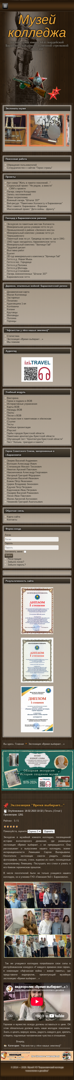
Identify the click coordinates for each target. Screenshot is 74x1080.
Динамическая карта (18, 292)
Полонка (11, 318)
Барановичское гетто (18, 277)
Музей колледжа (37, 26)
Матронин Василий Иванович (23, 478)
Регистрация (14, 559)
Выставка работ (15, 250)
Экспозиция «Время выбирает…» (25, 339)
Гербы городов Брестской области (25, 433)
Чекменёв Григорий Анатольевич (25, 501)
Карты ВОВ (13, 407)
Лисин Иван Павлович (19, 495)
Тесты (10, 424)
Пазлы (10, 412)
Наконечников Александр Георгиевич (27, 472)
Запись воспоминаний (19, 194)
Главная (19, 744)
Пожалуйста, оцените (15, 831)
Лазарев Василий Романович (23, 493)
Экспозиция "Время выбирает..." (37, 805)
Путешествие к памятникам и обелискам (29, 418)
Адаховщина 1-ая (16, 303)
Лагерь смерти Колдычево (21, 191)
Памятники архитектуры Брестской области (30, 436)
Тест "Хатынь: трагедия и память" (25, 442)
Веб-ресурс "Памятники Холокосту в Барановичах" (35, 203)
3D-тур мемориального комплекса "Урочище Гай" (33, 256)
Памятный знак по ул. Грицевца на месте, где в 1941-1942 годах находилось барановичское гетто (36, 240)
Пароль (9, 543)
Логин (8, 535)
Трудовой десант (16, 247)
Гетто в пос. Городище (19, 262)
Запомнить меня (13, 551)
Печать (49, 811)
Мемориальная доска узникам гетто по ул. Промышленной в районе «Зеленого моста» (31, 228)
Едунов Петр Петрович (19, 487)
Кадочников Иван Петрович (22, 490)
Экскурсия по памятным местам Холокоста (30, 224)
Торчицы (11, 321)
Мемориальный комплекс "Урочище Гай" (29, 244)
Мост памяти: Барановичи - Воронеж (27, 206)
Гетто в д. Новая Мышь (19, 259)
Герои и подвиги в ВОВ (19, 401)
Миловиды (12, 315)
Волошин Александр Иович (22, 463)
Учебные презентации (19, 427)
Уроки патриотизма (17, 197)
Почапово (12, 300)
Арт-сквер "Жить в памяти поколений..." (29, 182)
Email (57, 811)
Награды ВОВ (14, 409)
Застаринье (13, 297)
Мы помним (13, 342)
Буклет (11, 253)
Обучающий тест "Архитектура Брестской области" (35, 439)
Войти (9, 555)
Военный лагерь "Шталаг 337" (23, 200)
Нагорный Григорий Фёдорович (23, 475)
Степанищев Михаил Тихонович (24, 466)
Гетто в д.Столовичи (18, 271)
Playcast (11, 430)
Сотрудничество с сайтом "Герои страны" (29, 167)
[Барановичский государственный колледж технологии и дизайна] (37, 1060)
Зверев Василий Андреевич (22, 460)
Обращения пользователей (22, 165)
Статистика (13, 336)
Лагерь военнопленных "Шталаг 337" (27, 273)
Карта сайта (13, 516)
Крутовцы (12, 312)
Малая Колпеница (17, 294)
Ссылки (11, 421)
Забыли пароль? (17, 564)
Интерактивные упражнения (22, 403)
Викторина (12, 398)
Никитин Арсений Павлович (22, 469)
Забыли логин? (16, 561)
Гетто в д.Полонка (17, 265)
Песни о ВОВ (14, 415)
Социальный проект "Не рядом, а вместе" (29, 185)
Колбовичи (13, 306)
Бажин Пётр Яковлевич (19, 481)
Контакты (12, 519)
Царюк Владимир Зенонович (22, 484)
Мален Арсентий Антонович (22, 499)
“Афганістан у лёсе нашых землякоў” (40, 1045)
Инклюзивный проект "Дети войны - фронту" (31, 209)
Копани (11, 309)
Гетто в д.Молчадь (17, 268)
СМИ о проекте (17, 188)
